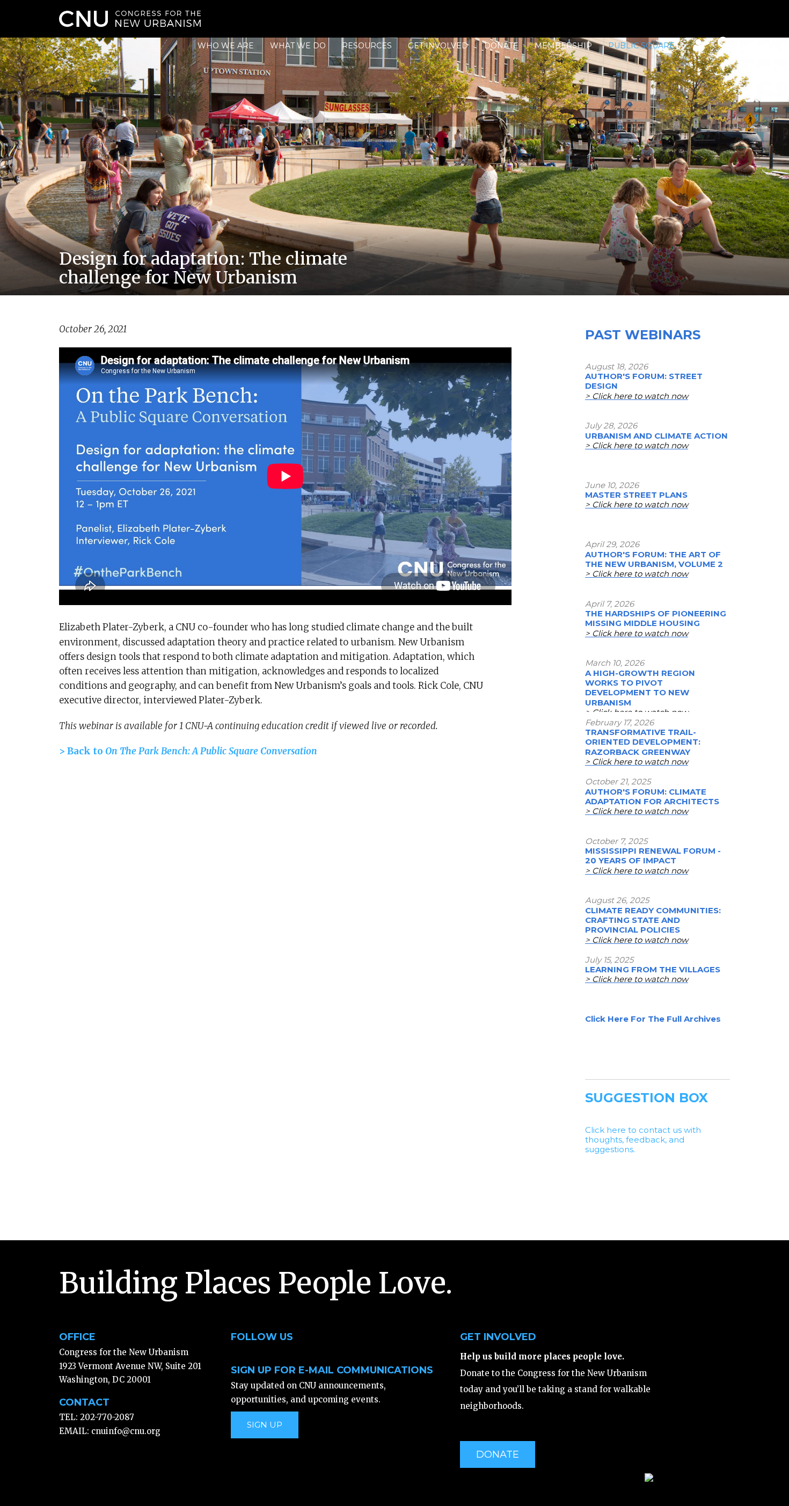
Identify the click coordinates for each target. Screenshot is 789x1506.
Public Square (641, 45)
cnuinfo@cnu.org (125, 1431)
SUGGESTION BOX (646, 1097)
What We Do (298, 45)
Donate (501, 45)
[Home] (130, 19)
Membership (563, 45)
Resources (367, 45)
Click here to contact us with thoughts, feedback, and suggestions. (643, 1140)
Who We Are (226, 45)
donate (497, 1454)
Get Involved (438, 45)
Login (697, 47)
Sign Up (264, 1425)
